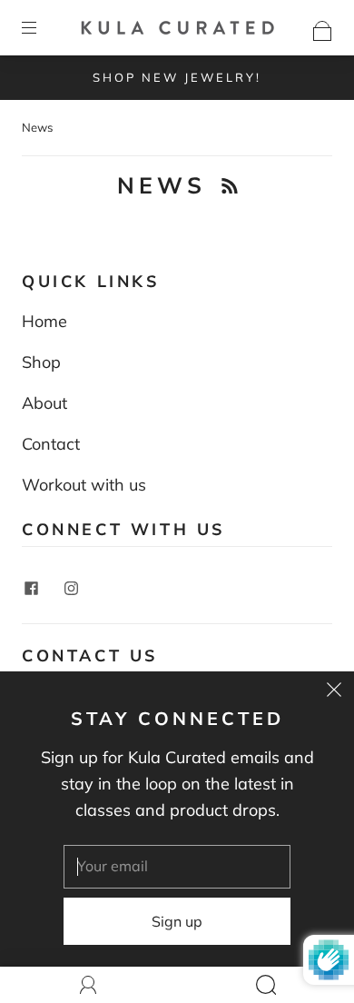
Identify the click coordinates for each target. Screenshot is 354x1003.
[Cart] (322, 26)
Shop (41, 362)
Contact (51, 443)
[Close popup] (334, 691)
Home (44, 321)
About (44, 402)
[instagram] (71, 589)
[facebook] (31, 589)
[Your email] (177, 867)
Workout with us (84, 484)
